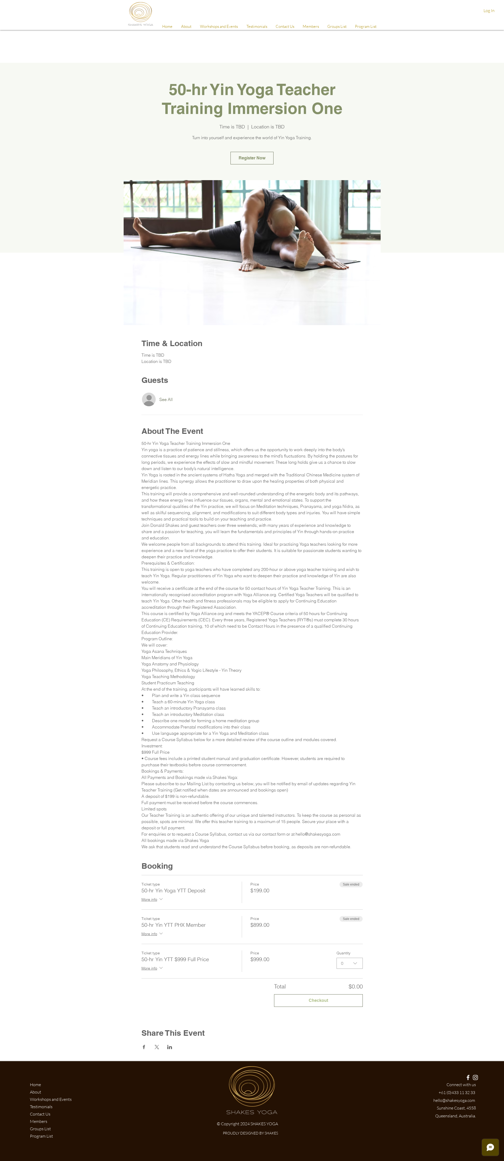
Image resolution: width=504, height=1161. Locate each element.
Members (38, 1121)
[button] (310, 26)
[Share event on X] (156, 1047)
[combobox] (350, 963)
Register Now (252, 157)
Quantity (343, 953)
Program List (41, 1136)
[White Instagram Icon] (475, 1077)
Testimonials (41, 1106)
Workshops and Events (51, 1099)
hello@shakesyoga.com (454, 1100)
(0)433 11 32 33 (461, 1092)
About (35, 1092)
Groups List (40, 1128)
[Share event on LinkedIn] (169, 1047)
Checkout (318, 1000)
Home (35, 1084)
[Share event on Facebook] (143, 1047)
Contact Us (40, 1114)
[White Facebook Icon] (468, 1077)
